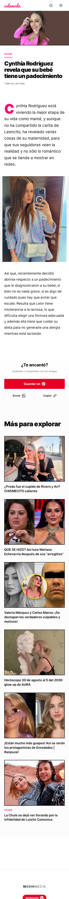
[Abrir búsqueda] (51, 5)
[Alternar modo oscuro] (61, 5)
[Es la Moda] (12, 5)
